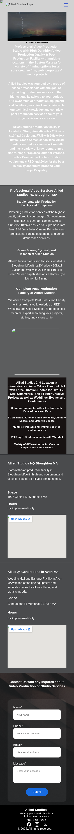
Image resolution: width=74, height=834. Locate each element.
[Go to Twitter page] (45, 824)
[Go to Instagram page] (37, 824)
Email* (17, 744)
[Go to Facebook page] (29, 824)
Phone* (18, 726)
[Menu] (66, 4)
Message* (19, 763)
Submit (37, 791)
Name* (17, 707)
